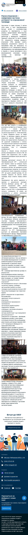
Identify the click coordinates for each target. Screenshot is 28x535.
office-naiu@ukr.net (10, 465)
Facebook (7, 488)
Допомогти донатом (11, 476)
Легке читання (9, 473)
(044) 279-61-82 (9, 461)
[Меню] (24, 4)
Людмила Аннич (13, 134)
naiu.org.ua (19, 531)
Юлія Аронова (21, 132)
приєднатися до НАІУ (14, 427)
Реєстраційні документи (12, 480)
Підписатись (6, 508)
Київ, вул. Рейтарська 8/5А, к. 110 (14, 457)
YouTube (18, 488)
